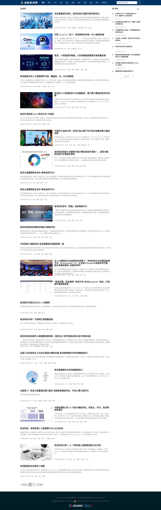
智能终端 (74, 49)
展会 (73, 3)
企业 (61, 3)
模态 (42, 237)
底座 (43, 329)
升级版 (44, 124)
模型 (84, 166)
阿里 (81, 422)
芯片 (88, 145)
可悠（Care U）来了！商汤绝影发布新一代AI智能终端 (79, 34)
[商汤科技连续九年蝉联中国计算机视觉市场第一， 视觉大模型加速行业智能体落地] (36, 159)
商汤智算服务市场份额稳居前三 (68, 370)
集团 (44, 476)
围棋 (78, 459)
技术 (79, 3)
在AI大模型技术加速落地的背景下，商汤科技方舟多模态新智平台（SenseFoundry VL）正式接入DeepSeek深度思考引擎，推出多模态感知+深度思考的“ (82, 263)
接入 (84, 275)
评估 (50, 237)
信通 (34, 237)
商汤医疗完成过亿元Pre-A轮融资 (35, 302)
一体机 (81, 296)
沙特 (70, 145)
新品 (67, 3)
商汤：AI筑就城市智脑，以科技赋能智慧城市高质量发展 (80, 55)
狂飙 (76, 107)
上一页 (24, 484)
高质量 (77, 69)
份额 (45, 363)
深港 (38, 438)
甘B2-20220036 (69, 501)
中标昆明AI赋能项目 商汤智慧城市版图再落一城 (42, 244)
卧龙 (69, 296)
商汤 (69, 28)
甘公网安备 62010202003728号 (84, 501)
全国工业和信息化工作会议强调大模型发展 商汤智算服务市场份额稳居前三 (54, 353)
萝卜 (87, 459)
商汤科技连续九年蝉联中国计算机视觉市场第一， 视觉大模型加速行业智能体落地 (81, 153)
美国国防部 (37, 346)
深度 (76, 275)
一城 (34, 254)
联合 (42, 183)
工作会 (41, 363)
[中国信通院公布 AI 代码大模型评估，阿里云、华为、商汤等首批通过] (36, 414)
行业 (55, 3)
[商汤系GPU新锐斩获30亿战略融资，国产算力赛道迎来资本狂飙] (36, 100)
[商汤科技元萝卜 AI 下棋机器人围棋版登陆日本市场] (36, 452)
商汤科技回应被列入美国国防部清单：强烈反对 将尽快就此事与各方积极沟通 (55, 336)
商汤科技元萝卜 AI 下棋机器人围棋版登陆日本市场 (77, 445)
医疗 (43, 313)
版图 (46, 254)
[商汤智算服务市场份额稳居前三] (36, 377)
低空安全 (104, 3)
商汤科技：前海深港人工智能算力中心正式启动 (41, 428)
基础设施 (83, 145)
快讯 (49, 3)
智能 (73, 220)
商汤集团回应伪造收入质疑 (32, 466)
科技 (80, 220)
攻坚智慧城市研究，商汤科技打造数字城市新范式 (76, 14)
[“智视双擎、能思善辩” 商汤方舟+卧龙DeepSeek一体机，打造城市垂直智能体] (36, 289)
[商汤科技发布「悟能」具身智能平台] (36, 213)
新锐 (80, 107)
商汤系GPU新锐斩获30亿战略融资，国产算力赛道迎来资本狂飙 (82, 94)
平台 (45, 183)
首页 (43, 3)
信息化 (50, 363)
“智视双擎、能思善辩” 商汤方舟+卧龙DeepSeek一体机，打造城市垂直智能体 (82, 283)
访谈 (90, 3)
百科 (96, 3)
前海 (34, 438)
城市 (73, 69)
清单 (47, 346)
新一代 (80, 49)
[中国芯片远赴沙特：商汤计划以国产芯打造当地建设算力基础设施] (36, 138)
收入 (40, 476)
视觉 (48, 124)
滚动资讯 (126, 76)
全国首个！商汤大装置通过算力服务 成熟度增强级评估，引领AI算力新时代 (54, 391)
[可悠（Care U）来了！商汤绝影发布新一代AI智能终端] (36, 41)
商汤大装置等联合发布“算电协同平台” (37, 172)
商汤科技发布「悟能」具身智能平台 (70, 206)
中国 (78, 145)
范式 (86, 28)
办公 (53, 86)
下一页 (40, 484)
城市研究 (80, 28)
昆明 (42, 254)
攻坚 (90, 28)
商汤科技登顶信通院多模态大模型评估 (37, 227)
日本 (74, 459)
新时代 (45, 401)
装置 (38, 183)
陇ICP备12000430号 (104, 501)
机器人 (83, 459)
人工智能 (43, 86)
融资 (84, 107)
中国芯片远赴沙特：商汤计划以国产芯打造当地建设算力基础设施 (82, 132)
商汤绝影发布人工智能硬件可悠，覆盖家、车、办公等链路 (46, 76)
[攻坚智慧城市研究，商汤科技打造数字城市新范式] (36, 21)
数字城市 (74, 28)
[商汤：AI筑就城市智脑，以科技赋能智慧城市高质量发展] (36, 62)
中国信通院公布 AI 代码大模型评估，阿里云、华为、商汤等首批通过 (81, 408)
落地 (80, 166)
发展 (86, 69)
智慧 (82, 69)
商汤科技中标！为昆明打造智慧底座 (36, 319)
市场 (78, 384)
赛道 (73, 107)
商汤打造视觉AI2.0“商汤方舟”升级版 (37, 114)
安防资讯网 (68, 498)
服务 (82, 384)
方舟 (39, 124)
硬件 (49, 86)
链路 (38, 86)
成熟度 (40, 401)
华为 (77, 422)
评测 (84, 3)
